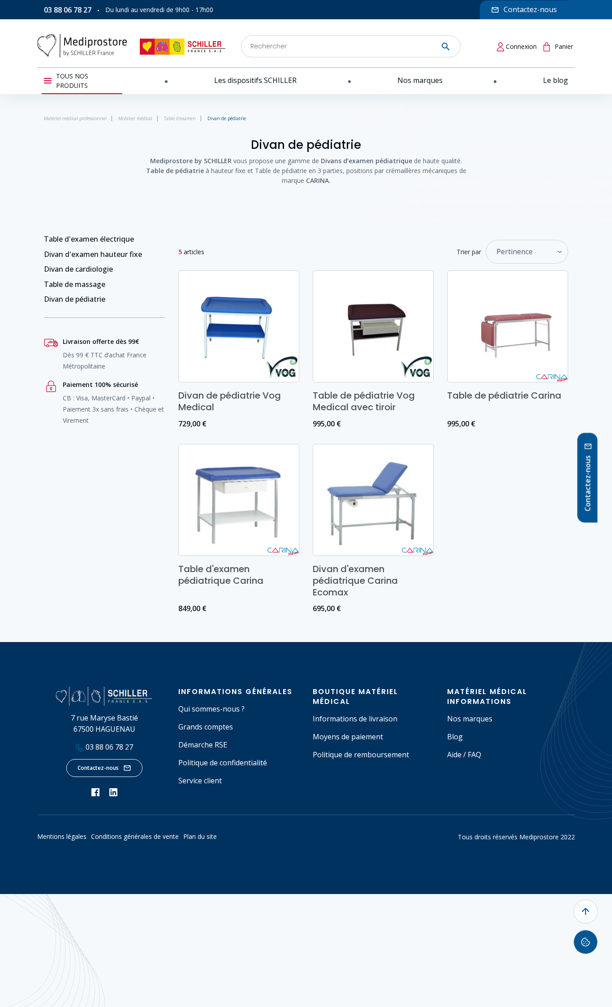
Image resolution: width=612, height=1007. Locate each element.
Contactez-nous (98, 768)
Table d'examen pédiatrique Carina (220, 575)
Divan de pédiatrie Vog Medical (229, 401)
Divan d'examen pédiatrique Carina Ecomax (355, 581)
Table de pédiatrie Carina (504, 395)
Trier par (469, 251)
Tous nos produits (72, 81)
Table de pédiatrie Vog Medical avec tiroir (364, 401)
